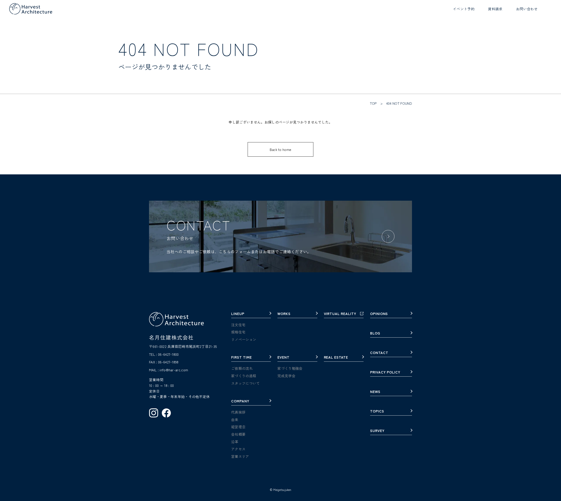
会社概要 (238, 434)
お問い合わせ (527, 8)
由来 (234, 419)
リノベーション (243, 339)
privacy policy (385, 372)
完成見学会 (286, 375)
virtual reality (340, 314)
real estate (336, 357)
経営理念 (238, 426)
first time (241, 357)
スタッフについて (245, 383)
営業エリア (240, 456)
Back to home (280, 149)
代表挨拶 (238, 412)
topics (377, 411)
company (240, 401)
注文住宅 (238, 324)
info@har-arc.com (174, 369)
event (283, 357)
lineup (237, 314)
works (284, 314)
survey (377, 431)
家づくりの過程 (243, 375)
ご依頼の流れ (242, 368)
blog (375, 333)
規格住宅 (238, 332)
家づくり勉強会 (289, 368)
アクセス (238, 448)
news (375, 392)
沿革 (234, 441)
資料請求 (495, 8)
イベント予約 (463, 8)
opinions (379, 314)
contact (379, 353)
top (373, 103)
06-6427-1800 (168, 354)
